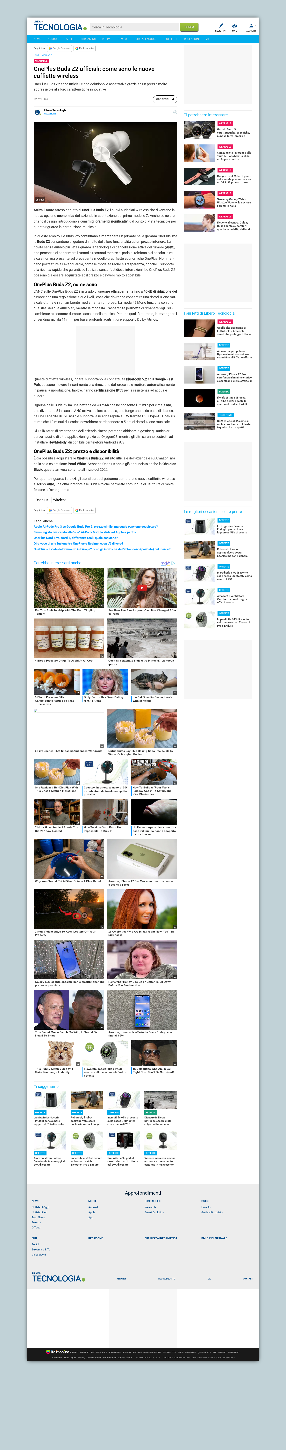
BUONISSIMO (219, 1352)
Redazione (95, 1238)
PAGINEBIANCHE (152, 1352)
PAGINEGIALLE (99, 1352)
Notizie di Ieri (39, 1212)
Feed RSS (121, 1279)
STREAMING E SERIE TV (95, 38)
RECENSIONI (192, 38)
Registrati (221, 31)
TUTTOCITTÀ (169, 1352)
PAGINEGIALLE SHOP (120, 1352)
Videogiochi (39, 1254)
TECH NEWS (225, 415)
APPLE (70, 38)
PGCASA (137, 1352)
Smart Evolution (154, 1212)
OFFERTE (171, 38)
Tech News (38, 1217)
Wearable (150, 1207)
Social (35, 1244)
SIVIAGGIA (190, 1352)
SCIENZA (150, 1112)
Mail (234, 31)
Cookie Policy (94, 1357)
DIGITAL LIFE (153, 1201)
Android (93, 1207)
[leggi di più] (175, 112)
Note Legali (70, 1357)
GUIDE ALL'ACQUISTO (146, 38)
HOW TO (122, 38)
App (90, 1217)
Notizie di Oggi (40, 1207)
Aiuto (129, 1357)
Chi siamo (57, 1357)
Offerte (36, 1227)
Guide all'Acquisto (212, 1212)
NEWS (37, 38)
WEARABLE (47, 55)
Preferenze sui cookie (114, 1357)
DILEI (180, 1352)
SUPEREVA (233, 1352)
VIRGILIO (84, 1352)
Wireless (59, 500)
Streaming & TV (41, 1249)
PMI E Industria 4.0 (214, 1238)
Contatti (248, 1279)
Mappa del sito (166, 1279)
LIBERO (74, 1352)
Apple (91, 1212)
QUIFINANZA (204, 1352)
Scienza (36, 1222)
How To (206, 1207)
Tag (209, 1279)
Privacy (81, 1357)
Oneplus (41, 500)
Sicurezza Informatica (161, 1238)
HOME (36, 55)
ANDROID (53, 38)
